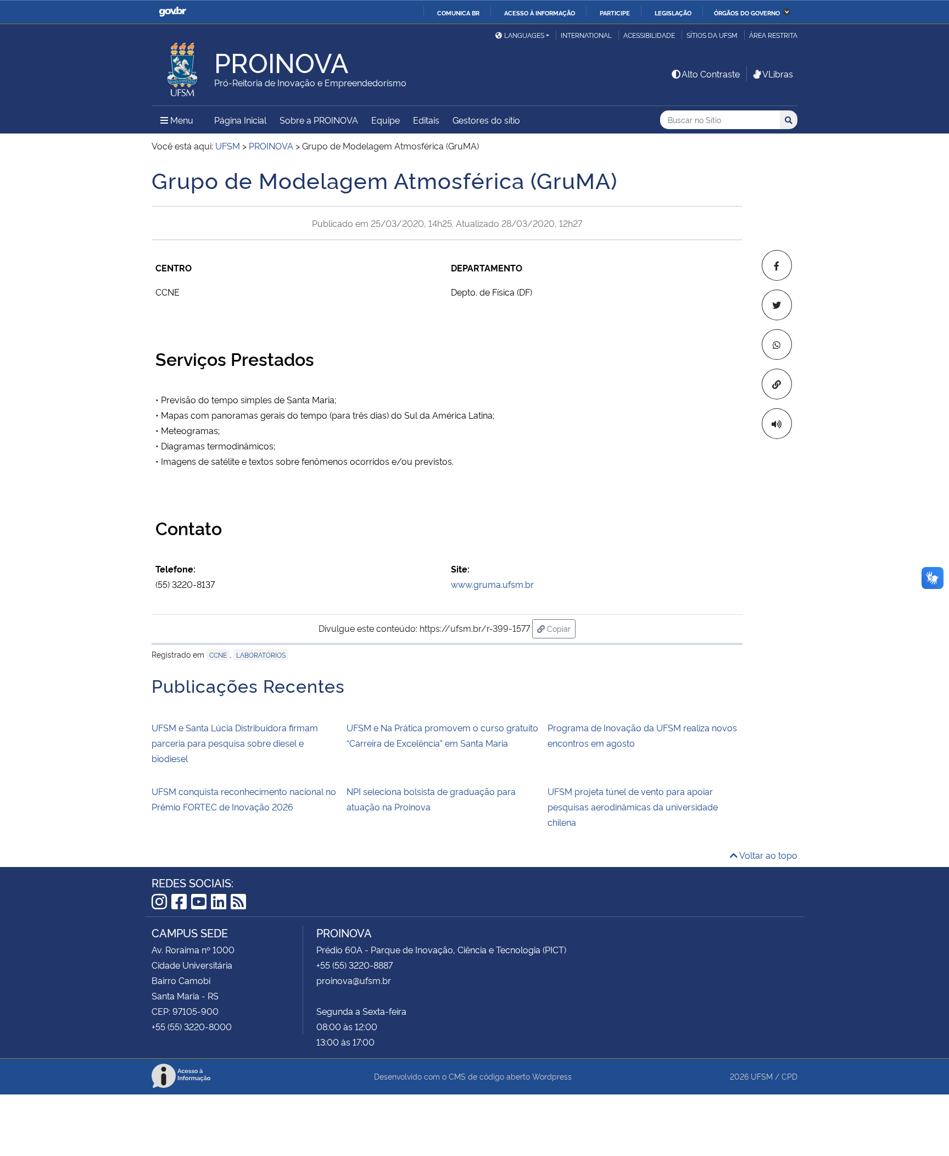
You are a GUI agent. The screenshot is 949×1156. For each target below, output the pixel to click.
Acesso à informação (539, 12)
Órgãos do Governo (747, 12)
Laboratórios (261, 654)
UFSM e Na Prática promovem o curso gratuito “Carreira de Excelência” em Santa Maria (442, 735)
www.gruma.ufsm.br (492, 584)
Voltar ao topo (767, 855)
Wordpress (552, 1076)
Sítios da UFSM (712, 35)
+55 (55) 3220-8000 (192, 1026)
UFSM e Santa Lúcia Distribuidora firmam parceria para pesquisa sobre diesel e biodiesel (235, 742)
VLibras (777, 74)
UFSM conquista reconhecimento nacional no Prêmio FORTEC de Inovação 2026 (244, 799)
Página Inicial (240, 120)
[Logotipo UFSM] (183, 66)
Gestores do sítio (486, 120)
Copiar (560, 628)
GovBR (172, 12)
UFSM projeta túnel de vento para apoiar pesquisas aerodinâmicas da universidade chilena (633, 806)
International (586, 35)
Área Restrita (773, 35)
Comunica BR (458, 12)
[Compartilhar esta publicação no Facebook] (777, 265)
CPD (789, 1076)
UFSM (762, 1076)
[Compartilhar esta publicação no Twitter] (777, 305)
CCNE (218, 654)
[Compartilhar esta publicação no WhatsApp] (777, 344)
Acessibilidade (649, 35)
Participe (615, 12)
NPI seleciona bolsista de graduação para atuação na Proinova (431, 799)
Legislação (673, 12)
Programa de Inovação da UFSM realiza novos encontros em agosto (642, 735)
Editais (426, 120)
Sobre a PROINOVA (319, 120)
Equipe (385, 120)
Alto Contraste (711, 74)
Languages (524, 35)
